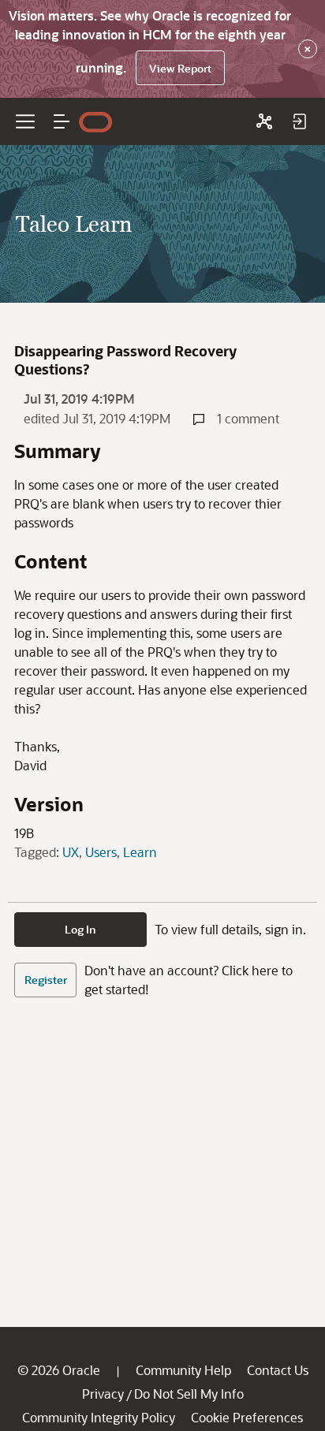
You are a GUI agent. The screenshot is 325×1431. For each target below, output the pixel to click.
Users (101, 852)
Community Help (183, 1370)
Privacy (103, 1393)
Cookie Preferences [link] (247, 1417)
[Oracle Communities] (264, 121)
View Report (180, 68)
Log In (80, 929)
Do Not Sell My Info (189, 1393)
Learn (140, 852)
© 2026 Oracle (58, 1370)
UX (70, 852)
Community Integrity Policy (98, 1417)
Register (45, 979)
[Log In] (299, 121)
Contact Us (277, 1370)
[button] (61, 121)
